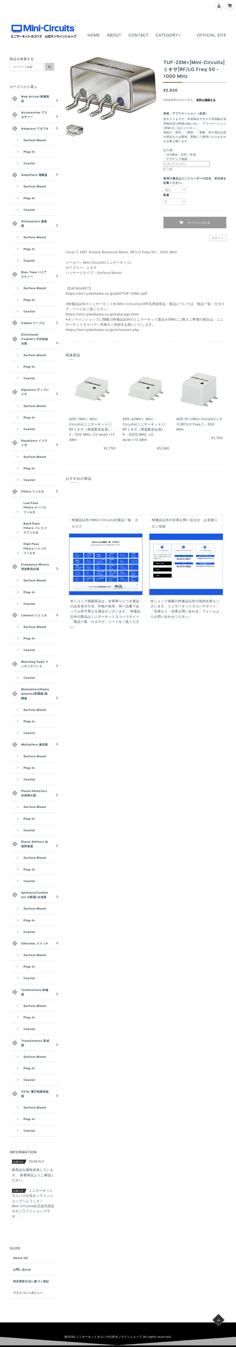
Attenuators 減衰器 (34, 223)
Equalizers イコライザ (34, 443)
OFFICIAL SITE (211, 35)
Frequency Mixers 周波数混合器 (35, 567)
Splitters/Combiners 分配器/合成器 (34, 895)
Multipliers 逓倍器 (34, 744)
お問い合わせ (22, 1269)
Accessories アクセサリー (34, 115)
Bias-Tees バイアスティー (34, 274)
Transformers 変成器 (35, 1043)
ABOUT (114, 35)
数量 (166, 195)
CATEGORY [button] (167, 35)
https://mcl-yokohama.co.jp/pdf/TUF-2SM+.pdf (107, 293)
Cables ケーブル (33, 323)
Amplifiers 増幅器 (34, 175)
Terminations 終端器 (34, 992)
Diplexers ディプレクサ (35, 392)
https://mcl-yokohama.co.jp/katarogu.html (102, 314)
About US (20, 1258)
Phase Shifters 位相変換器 (34, 844)
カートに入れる (198, 222)
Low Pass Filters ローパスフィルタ (35, 507)
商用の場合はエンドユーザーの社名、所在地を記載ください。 (194, 180)
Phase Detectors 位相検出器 (34, 793)
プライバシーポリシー (28, 1293)
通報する (218, 238)
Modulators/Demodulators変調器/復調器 (35, 693)
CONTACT (138, 35)
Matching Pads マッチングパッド (34, 664)
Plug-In (29, 151)
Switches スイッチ (34, 943)
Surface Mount (35, 140)
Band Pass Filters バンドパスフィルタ (35, 528)
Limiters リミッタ (34, 615)
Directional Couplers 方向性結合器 (34, 339)
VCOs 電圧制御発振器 (35, 1094)
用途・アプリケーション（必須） (187, 113)
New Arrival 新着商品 (35, 99)
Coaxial (29, 163)
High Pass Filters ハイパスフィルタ (35, 548)
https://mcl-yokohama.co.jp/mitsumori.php (102, 330)
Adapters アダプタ (35, 128)
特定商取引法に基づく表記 (31, 1281)
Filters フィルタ (32, 491)
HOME (94, 35)
